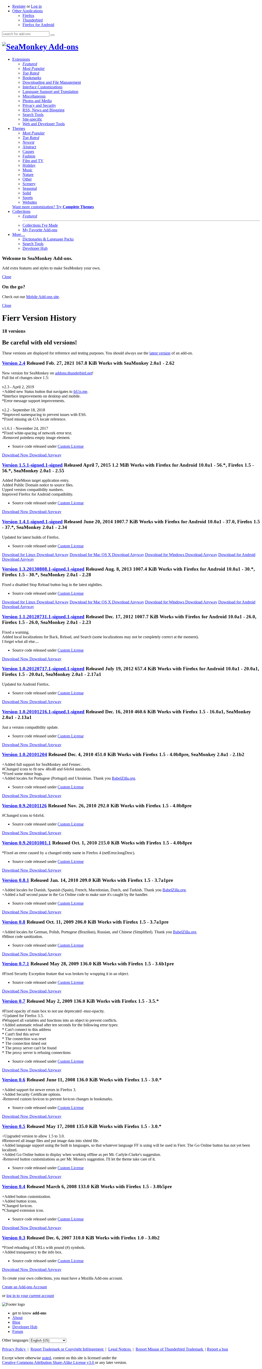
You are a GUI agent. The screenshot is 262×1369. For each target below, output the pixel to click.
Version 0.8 (13, 922)
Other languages (15, 1340)
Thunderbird (33, 20)
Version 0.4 (13, 1186)
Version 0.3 (13, 1237)
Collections (21, 211)
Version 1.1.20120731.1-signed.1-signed (43, 616)
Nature (28, 174)
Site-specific (32, 119)
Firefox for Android (38, 25)
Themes (18, 128)
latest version (159, 353)
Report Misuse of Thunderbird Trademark (170, 1349)
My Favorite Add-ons (40, 230)
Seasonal (30, 188)
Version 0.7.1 (15, 963)
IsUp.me (80, 391)
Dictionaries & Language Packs (48, 239)
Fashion (29, 156)
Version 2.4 (13, 363)
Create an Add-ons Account (24, 1287)
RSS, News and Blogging (43, 110)
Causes (28, 151)
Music (27, 170)
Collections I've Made (40, 225)
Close (6, 277)
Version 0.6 (13, 1079)
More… (18, 234)
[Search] (52, 35)
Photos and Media (37, 101)
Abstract (29, 147)
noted (46, 1358)
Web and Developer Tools (44, 124)
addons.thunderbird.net (73, 373)
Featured (30, 64)
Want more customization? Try (53, 207)
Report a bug (217, 1349)
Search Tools (33, 114)
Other (27, 179)
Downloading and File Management (52, 82)
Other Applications (27, 11)
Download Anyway (45, 455)
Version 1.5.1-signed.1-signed (32, 465)
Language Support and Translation (50, 91)
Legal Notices (120, 1349)
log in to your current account (30, 1295)
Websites (30, 202)
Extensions (21, 59)
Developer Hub (35, 248)
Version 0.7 (13, 1001)
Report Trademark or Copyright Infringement (67, 1349)
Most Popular (34, 68)
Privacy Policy (14, 1349)
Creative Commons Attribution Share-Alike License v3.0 (48, 1362)
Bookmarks (32, 78)
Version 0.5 (13, 1126)
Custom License (71, 446)
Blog (16, 1322)
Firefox (28, 15)
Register (19, 6)
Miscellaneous (34, 96)
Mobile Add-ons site (42, 297)
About (17, 1317)
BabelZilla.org (123, 778)
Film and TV (33, 161)
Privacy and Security (39, 105)
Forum (17, 1331)
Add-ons (62, 46)
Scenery (29, 184)
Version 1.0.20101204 (24, 754)
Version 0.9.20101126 (24, 805)
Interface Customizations (42, 87)
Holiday (29, 165)
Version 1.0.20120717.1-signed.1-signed (43, 668)
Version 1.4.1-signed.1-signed (32, 521)
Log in (36, 6)
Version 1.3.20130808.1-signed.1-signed (43, 569)
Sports (28, 197)
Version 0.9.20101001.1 (26, 842)
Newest (28, 142)
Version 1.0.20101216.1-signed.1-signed (43, 711)
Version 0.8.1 (15, 880)
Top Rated (31, 73)
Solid (27, 193)
